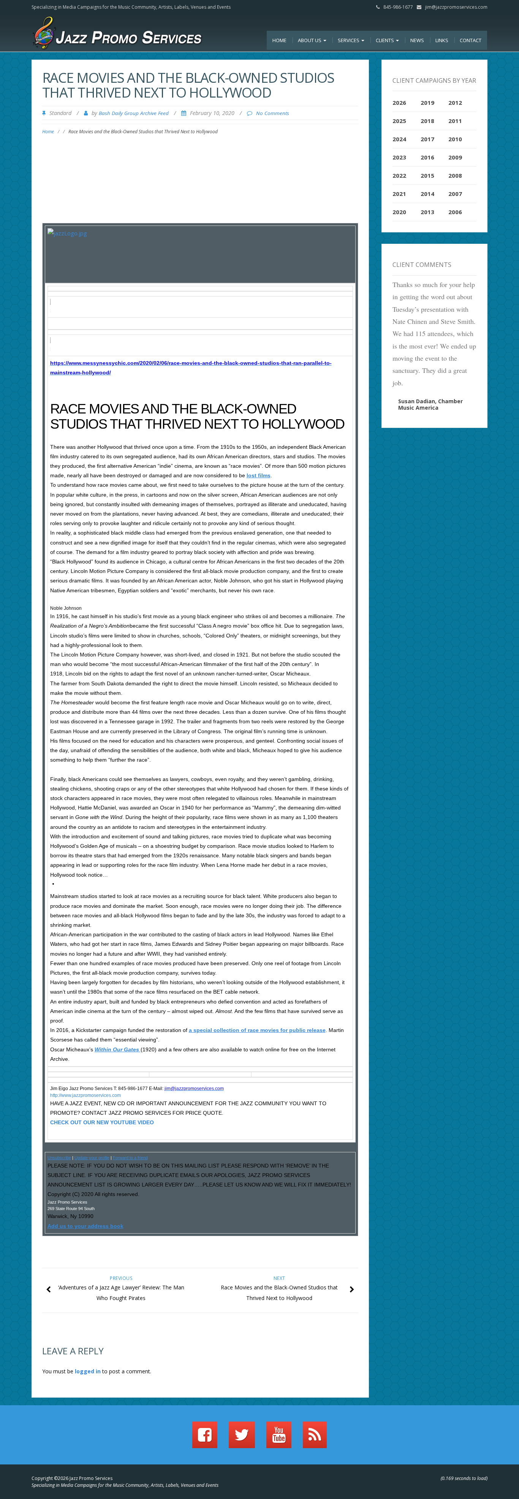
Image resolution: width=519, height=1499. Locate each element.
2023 (399, 157)
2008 (455, 175)
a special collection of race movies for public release (257, 1030)
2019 (427, 102)
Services (349, 40)
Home (279, 40)
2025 (399, 121)
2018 (427, 121)
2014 (427, 193)
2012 (455, 102)
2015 (427, 175)
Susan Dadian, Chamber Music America (430, 404)
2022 (399, 175)
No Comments (272, 113)
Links (441, 40)
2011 (455, 121)
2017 (427, 139)
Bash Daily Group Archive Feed (134, 113)
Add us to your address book (85, 1226)
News (417, 40)
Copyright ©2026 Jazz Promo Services (72, 1478)
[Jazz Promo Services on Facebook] (205, 1438)
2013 (427, 212)
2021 (399, 193)
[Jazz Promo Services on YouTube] (279, 1438)
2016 (427, 157)
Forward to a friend (130, 1157)
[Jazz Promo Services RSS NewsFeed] (314, 1438)
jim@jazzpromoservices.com (456, 7)
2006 (455, 212)
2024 (399, 139)
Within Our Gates (118, 1049)
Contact (470, 40)
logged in (88, 1371)
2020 (399, 212)
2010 (455, 139)
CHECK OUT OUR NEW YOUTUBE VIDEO (102, 1122)
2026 (399, 102)
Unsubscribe (59, 1157)
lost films (259, 475)
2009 (455, 157)
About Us (310, 40)
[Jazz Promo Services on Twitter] (242, 1438)
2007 (455, 193)
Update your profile (91, 1157)
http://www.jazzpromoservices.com (85, 1095)
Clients (385, 40)
